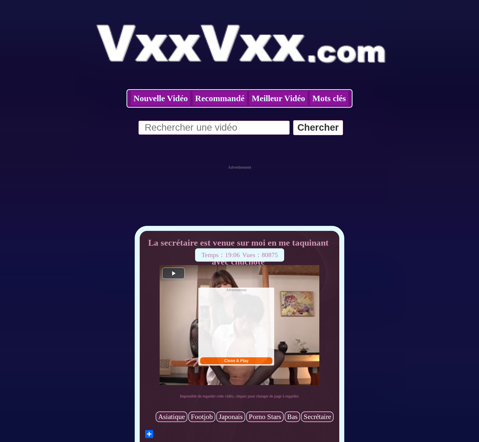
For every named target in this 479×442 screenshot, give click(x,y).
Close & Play (236, 361)
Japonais (231, 417)
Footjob (202, 417)
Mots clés (329, 98)
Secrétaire (317, 417)
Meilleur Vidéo (278, 98)
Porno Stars (265, 417)
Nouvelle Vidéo (160, 98)
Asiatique (171, 417)
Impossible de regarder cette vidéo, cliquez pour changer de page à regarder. (239, 396)
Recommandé (219, 98)
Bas (292, 417)
